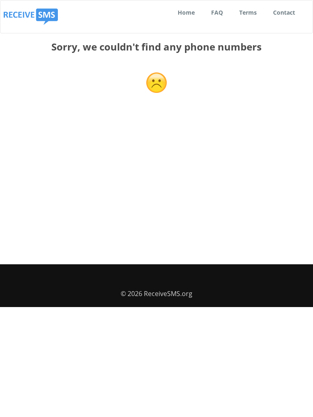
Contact (284, 12)
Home (186, 12)
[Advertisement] (156, 184)
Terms (248, 12)
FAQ (217, 12)
